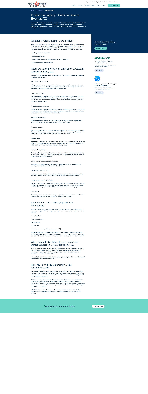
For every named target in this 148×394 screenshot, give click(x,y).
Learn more (99, 70)
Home (32, 10)
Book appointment (100, 48)
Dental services (39, 10)
